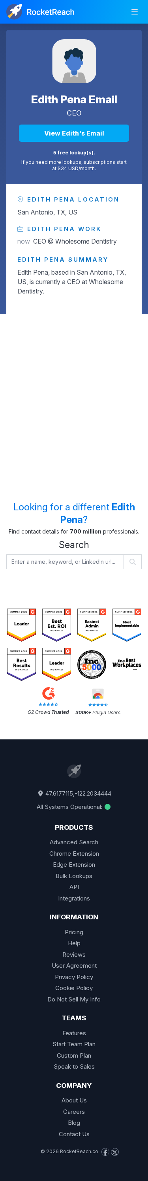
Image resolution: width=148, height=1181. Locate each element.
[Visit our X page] (115, 1152)
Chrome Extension (74, 853)
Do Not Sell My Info (74, 999)
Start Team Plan (74, 1044)
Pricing (74, 932)
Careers (74, 1111)
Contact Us (74, 1134)
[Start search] (133, 561)
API (74, 887)
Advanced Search (74, 842)
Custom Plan (74, 1055)
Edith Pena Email (74, 99)
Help (74, 943)
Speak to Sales (74, 1066)
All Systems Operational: (70, 807)
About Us (74, 1100)
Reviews (74, 954)
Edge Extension (74, 864)
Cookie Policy (74, 988)
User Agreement (74, 965)
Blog (74, 1122)
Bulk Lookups (74, 876)
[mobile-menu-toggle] (134, 12)
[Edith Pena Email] (74, 61)
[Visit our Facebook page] (105, 1152)
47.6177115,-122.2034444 (77, 793)
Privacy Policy (74, 977)
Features (74, 1033)
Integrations (74, 898)
